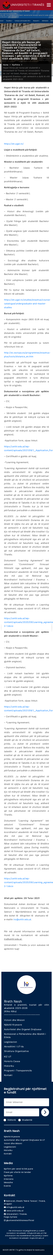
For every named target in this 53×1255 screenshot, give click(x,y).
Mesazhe (8, 1182)
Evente (7, 1185)
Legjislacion (10, 1041)
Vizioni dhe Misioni (14, 1020)
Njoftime (8, 1175)
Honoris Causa (12, 1061)
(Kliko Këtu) (10, 1011)
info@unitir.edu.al (15, 1207)
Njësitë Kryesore (13, 1024)
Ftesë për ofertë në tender (17, 1172)
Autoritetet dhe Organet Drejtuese (22, 1029)
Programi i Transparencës (18, 1070)
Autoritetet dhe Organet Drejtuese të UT (24, 1140)
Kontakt (8, 1075)
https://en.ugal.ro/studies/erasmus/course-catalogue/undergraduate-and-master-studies (27, 303)
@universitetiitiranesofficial (20, 1220)
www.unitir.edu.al (15, 1210)
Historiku (9, 1065)
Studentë (27, 1119)
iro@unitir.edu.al (22, 919)
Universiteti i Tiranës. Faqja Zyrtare (15, 1215)
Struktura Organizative (16, 1051)
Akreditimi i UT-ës (14, 1046)
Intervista (8, 1179)
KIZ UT (7, 1056)
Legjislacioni (10, 1146)
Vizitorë (11, 1119)
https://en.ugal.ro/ (14, 143)
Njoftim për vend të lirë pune (18, 1168)
